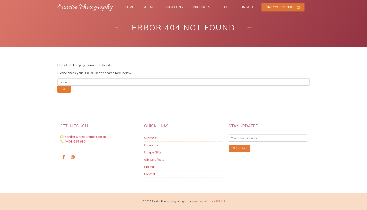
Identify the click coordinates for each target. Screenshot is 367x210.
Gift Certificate (154, 159)
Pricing (149, 167)
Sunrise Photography (85, 7)
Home (129, 7)
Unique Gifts (153, 152)
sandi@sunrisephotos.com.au (85, 137)
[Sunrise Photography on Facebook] (64, 157)
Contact (246, 7)
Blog (224, 7)
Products (201, 7)
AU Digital (219, 201)
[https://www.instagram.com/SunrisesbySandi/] (73, 157)
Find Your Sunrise (281, 7)
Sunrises (150, 138)
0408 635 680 (75, 141)
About (149, 7)
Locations (174, 7)
